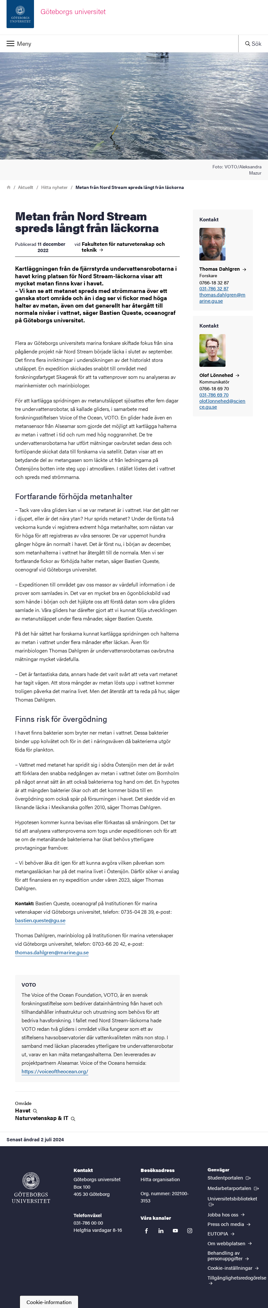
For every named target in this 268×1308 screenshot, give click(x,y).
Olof (216, 375)
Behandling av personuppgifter (226, 1255)
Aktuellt (25, 187)
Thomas (220, 268)
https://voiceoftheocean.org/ (55, 1071)
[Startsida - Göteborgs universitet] (31, 1187)
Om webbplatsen (227, 1243)
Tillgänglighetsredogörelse (237, 1277)
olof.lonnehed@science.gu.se (222, 404)
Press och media (226, 1223)
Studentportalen (230, 1177)
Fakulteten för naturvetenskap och (123, 247)
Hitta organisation (160, 1179)
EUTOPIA (218, 1233)
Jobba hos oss (224, 1214)
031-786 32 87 (213, 288)
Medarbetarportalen (234, 1187)
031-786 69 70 (213, 395)
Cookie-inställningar (231, 1267)
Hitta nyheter (54, 187)
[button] (119, 43)
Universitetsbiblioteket (234, 1198)
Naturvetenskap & (42, 1118)
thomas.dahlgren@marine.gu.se (222, 298)
